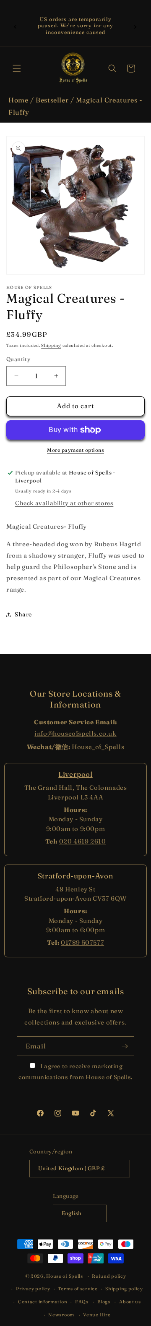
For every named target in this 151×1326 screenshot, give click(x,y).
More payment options (75, 450)
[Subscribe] (124, 1046)
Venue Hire (96, 1315)
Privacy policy (33, 1289)
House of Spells (64, 1276)
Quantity (18, 359)
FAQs (82, 1302)
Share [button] (23, 614)
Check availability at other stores (64, 503)
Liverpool (75, 774)
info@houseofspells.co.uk (75, 733)
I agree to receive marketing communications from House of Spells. (75, 1071)
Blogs (103, 1302)
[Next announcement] (135, 25)
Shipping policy (124, 1289)
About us (130, 1302)
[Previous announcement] (15, 25)
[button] (17, 68)
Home (18, 100)
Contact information (42, 1302)
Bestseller (52, 100)
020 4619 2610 (82, 841)
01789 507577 (82, 942)
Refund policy (109, 1276)
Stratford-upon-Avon (75, 875)
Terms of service (77, 1289)
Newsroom (61, 1315)
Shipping (51, 345)
